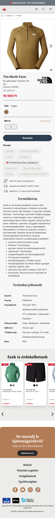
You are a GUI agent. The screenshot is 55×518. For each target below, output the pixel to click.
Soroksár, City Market (29, 151)
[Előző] (2, 413)
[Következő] (52, 413)
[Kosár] (36, 9)
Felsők (18, 16)
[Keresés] (43, 9)
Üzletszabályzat (18, 506)
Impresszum (6, 506)
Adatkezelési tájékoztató (34, 506)
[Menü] (50, 9)
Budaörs (9, 151)
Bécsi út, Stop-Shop (32, 168)
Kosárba (27, 138)
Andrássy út (25, 157)
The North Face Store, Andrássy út (23, 163)
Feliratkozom (27, 453)
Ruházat (10, 16)
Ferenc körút (11, 168)
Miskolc (9, 174)
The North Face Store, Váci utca (33, 174)
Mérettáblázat (46, 121)
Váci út (9, 157)
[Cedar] (6, 112)
